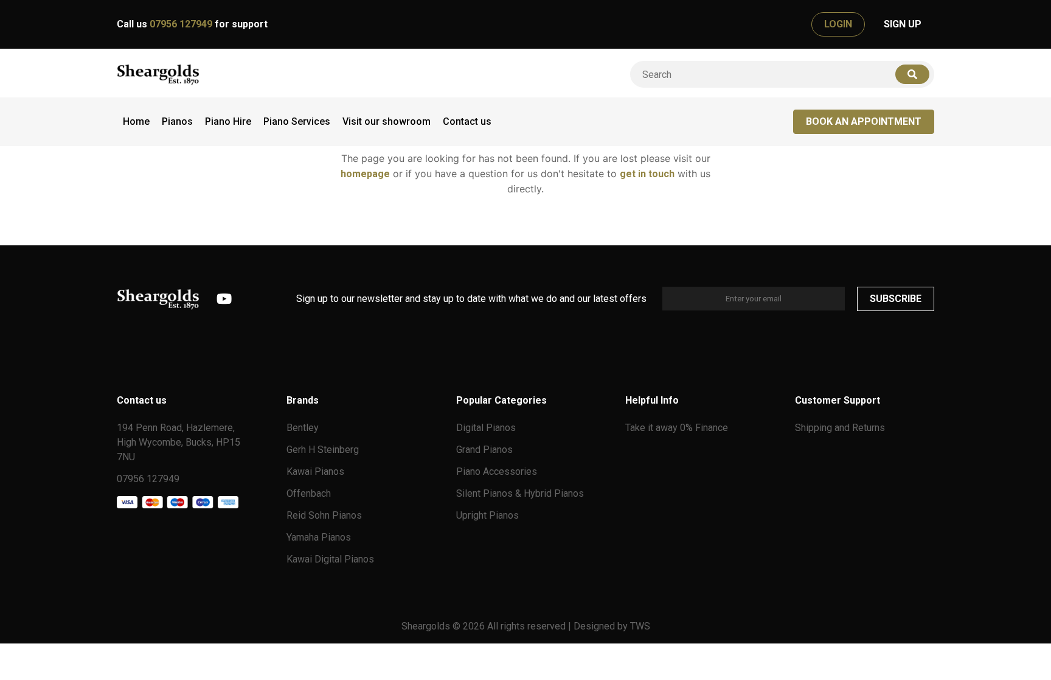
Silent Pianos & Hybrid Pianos (520, 493)
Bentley (302, 427)
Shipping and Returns (840, 427)
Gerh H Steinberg (322, 449)
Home (136, 121)
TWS (640, 626)
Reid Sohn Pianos (324, 515)
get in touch (647, 174)
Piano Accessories (496, 471)
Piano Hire (228, 121)
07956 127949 (182, 24)
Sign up (902, 24)
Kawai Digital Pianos (330, 559)
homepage (365, 174)
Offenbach (308, 493)
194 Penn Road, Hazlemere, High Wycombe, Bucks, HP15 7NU (178, 442)
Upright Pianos (487, 515)
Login (838, 24)
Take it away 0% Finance (676, 427)
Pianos (177, 121)
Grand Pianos (484, 449)
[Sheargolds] (158, 74)
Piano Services (296, 121)
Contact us (467, 121)
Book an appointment (863, 121)
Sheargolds (427, 626)
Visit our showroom (386, 121)
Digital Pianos (486, 427)
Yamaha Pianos (318, 537)
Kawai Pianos (315, 471)
